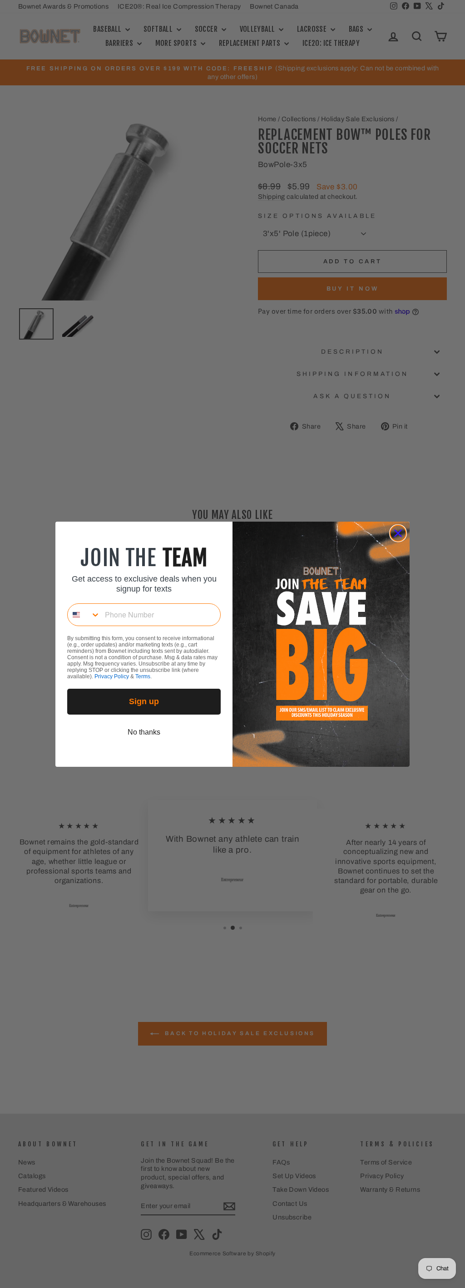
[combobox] (84, 615)
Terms (142, 676)
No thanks (144, 732)
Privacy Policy (111, 676)
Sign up (144, 701)
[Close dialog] (398, 533)
